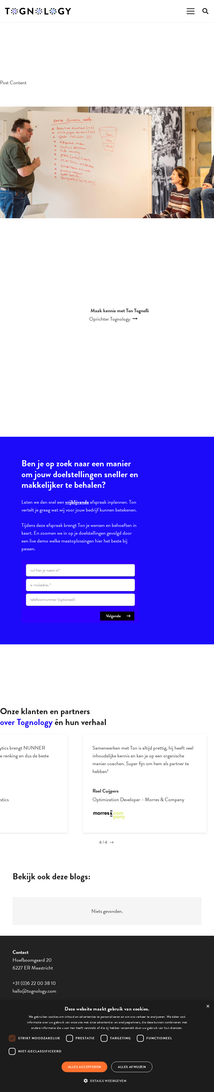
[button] (107, 1080)
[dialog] (107, 1046)
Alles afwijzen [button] (132, 1066)
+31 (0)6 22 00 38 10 (34, 983)
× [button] (208, 1006)
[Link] (38, 11)
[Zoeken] (205, 11)
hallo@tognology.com (34, 991)
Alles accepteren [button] (84, 1066)
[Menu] (191, 11)
